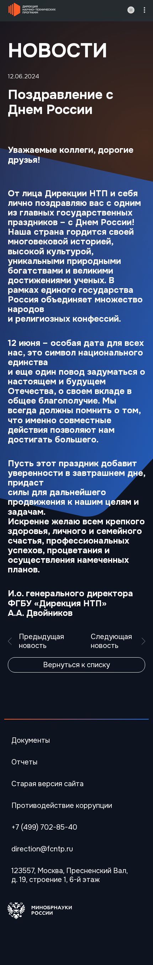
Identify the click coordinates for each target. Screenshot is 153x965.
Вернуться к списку (76, 664)
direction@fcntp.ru (42, 849)
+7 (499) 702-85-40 (44, 827)
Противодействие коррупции (61, 805)
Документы (30, 740)
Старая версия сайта (47, 783)
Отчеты (24, 762)
